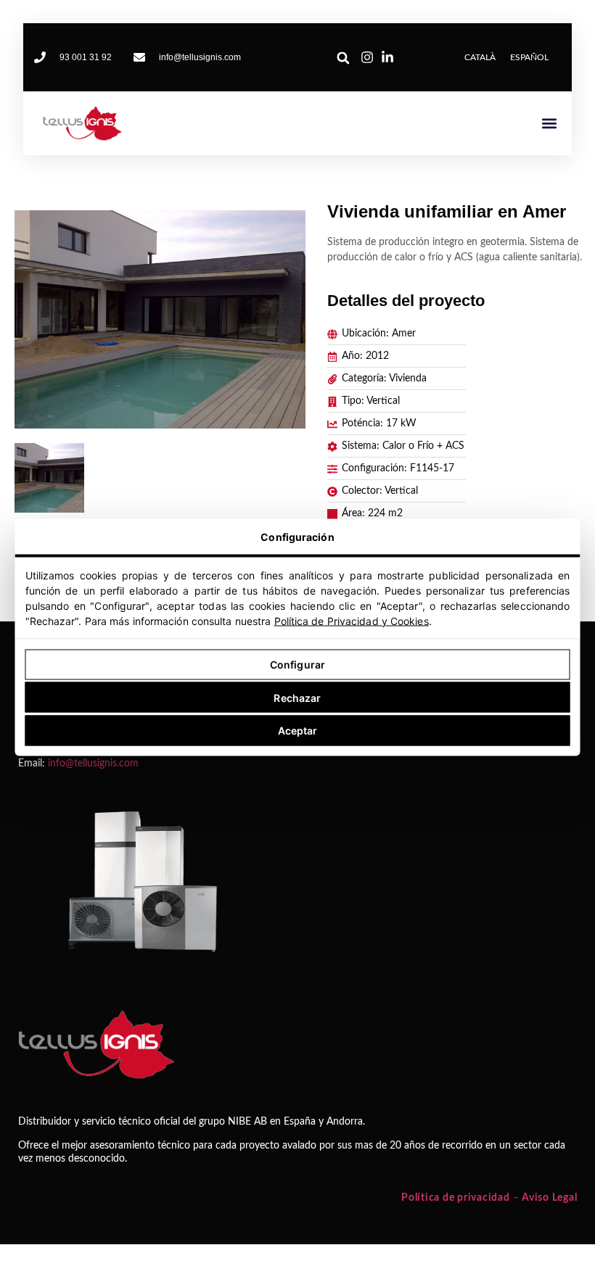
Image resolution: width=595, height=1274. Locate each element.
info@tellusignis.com (93, 763)
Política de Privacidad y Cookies (351, 620)
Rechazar (297, 697)
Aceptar (298, 730)
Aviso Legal (549, 1198)
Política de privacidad (455, 1198)
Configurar (297, 664)
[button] (343, 58)
